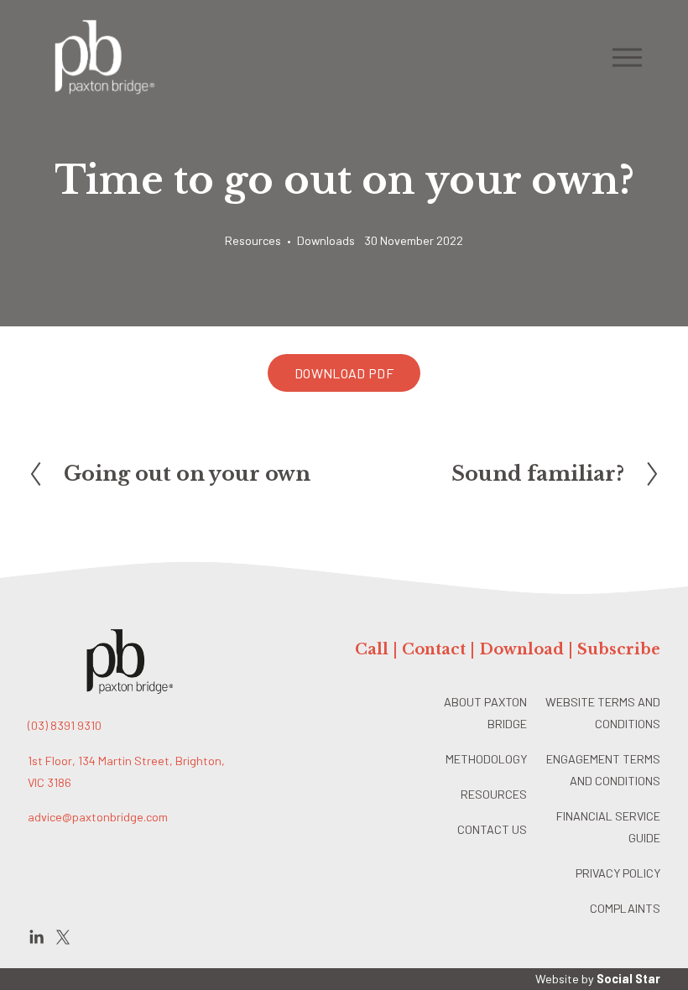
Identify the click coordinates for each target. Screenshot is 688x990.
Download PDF (344, 373)
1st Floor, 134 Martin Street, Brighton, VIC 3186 (126, 771)
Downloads (326, 240)
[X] (63, 937)
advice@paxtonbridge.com (98, 817)
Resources (253, 240)
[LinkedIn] (36, 937)
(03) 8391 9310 (65, 725)
